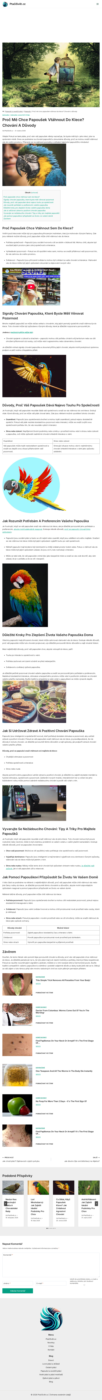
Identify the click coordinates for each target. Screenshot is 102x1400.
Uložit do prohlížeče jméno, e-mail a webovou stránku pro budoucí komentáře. (84, 1281)
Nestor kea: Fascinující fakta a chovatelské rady (12, 1205)
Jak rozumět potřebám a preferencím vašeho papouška (25, 205)
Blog (51, 1382)
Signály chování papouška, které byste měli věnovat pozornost (28, 200)
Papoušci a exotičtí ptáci (20, 115)
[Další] (96, 1203)
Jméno (7, 1283)
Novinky (51, 1343)
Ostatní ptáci (51, 1367)
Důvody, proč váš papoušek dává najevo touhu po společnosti (28, 202)
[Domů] (3, 111)
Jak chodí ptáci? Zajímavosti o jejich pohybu (21, 1159)
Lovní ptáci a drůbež (51, 1364)
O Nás (51, 1346)
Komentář (8, 1255)
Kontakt (51, 1350)
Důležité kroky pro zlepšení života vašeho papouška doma (26, 208)
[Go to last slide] (5, 1203)
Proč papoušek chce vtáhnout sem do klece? (21, 197)
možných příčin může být (22, 332)
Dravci (51, 1360)
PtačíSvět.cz (9, 131)
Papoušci (5, 115)
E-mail (40, 1283)
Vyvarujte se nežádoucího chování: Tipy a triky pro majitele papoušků (31, 213)
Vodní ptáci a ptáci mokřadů (51, 1375)
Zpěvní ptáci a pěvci (51, 1378)
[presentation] (13, 1188)
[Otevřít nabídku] (97, 4)
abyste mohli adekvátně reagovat (28, 529)
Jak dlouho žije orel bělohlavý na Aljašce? (82, 1159)
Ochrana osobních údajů (60, 1395)
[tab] (47, 1228)
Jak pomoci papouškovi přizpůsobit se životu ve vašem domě (28, 216)
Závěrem (7, 219)
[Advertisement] (51, 23)
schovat (34, 193)
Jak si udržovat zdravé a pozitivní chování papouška (24, 210)
